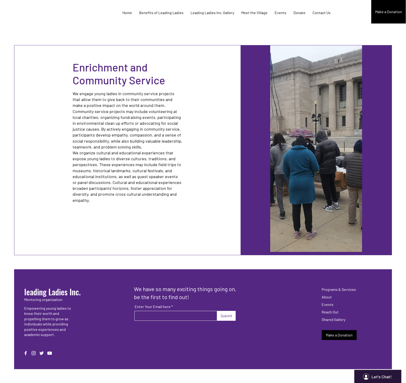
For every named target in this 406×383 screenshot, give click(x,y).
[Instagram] (33, 353)
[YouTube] (49, 353)
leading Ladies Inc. (52, 292)
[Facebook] (25, 353)
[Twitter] (41, 353)
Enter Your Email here (153, 307)
